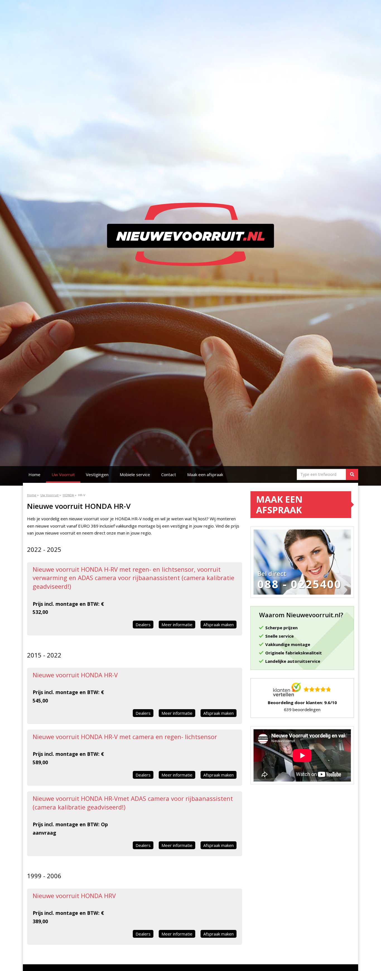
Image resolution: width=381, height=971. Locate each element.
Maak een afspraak (205, 474)
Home (34, 474)
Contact (168, 474)
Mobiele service (135, 474)
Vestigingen (97, 474)
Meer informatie (176, 624)
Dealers (143, 624)
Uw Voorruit (63, 474)
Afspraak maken (218, 624)
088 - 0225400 (299, 584)
